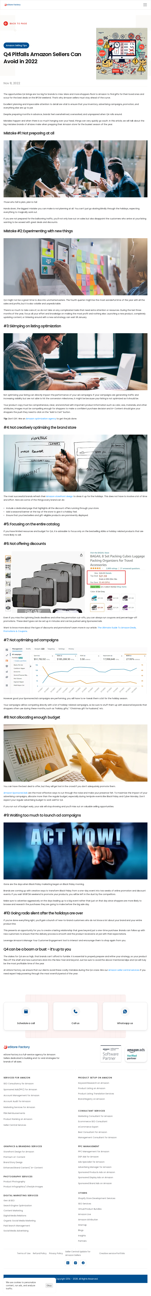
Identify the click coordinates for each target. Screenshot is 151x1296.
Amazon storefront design (59, 496)
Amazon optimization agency (41, 418)
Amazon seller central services (123, 970)
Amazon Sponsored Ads (16, 792)
